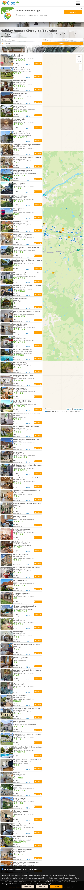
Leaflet (68, 409)
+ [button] (80, 65)
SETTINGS (27, 887)
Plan (79, 56)
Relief (79, 61)
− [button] (80, 69)
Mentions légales (78, 409)
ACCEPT (56, 887)
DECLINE (42, 887)
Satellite (79, 59)
